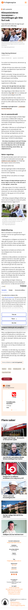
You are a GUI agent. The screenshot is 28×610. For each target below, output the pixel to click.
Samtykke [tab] (4, 290)
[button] (22, 400)
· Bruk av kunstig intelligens (14, 591)
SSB (13, 93)
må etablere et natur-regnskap (12, 160)
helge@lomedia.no (5, 55)
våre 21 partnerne (9, 297)
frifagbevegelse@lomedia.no (14, 542)
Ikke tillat (14, 323)
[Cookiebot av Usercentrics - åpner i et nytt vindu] (20, 286)
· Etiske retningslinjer (14, 587)
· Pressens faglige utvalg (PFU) (17, 605)
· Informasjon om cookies (14, 592)
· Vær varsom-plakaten (15, 604)
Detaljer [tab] (11, 290)
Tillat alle (14, 314)
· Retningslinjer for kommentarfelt (14, 589)
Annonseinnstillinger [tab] (20, 290)
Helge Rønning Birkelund (8, 53)
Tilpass (13, 318)
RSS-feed (14, 565)
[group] (14, 400)
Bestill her (14, 569)
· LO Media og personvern (14, 594)
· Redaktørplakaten (15, 602)
